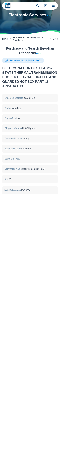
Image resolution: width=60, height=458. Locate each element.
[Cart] (45, 5)
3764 (55, 39)
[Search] (38, 6)
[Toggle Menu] (53, 5)
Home (5, 39)
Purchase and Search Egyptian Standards (28, 38)
